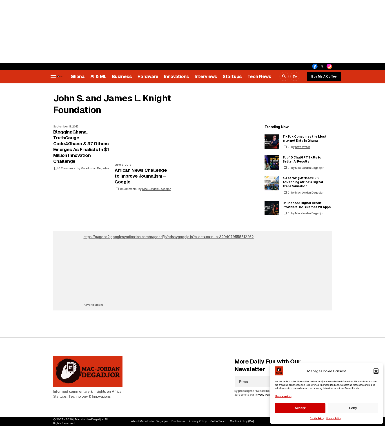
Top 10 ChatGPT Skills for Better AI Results (303, 159)
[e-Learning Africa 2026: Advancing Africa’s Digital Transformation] (272, 183)
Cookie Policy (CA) (242, 421)
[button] (376, 371)
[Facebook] (314, 66)
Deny (353, 408)
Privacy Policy (333, 418)
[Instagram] (329, 66)
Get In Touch (218, 421)
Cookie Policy (317, 418)
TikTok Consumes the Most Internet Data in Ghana (305, 138)
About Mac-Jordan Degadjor (149, 421)
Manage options (283, 396)
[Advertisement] (135, 31)
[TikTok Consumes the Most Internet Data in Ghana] (272, 141)
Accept (300, 408)
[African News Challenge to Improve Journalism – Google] (145, 142)
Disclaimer (178, 421)
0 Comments (66, 168)
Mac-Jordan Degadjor (309, 168)
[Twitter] (322, 66)
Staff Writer (302, 147)
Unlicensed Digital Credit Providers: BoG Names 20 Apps (307, 205)
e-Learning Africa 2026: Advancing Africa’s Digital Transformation (303, 182)
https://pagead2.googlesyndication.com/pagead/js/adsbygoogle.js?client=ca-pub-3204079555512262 (169, 236)
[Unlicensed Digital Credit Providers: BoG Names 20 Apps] (272, 208)
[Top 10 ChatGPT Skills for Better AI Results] (272, 162)
